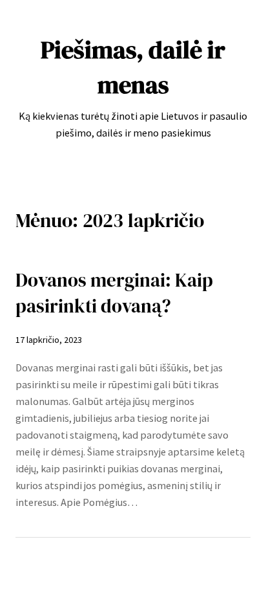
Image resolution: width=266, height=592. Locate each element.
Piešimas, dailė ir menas (133, 67)
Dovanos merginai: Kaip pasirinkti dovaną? (114, 293)
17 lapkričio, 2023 (48, 339)
